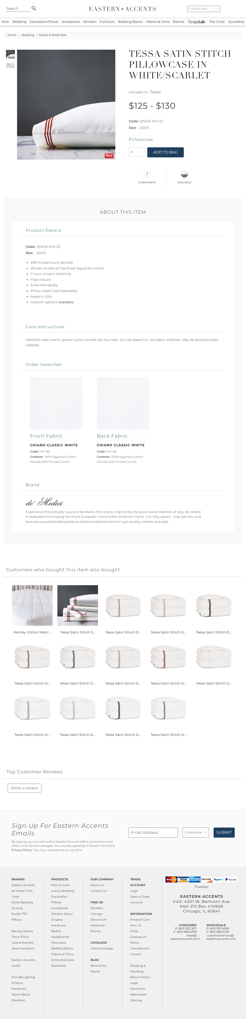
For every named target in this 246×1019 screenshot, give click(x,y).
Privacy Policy (22, 850)
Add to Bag (165, 152)
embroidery (147, 182)
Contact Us (99, 891)
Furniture (107, 22)
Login (134, 891)
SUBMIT (224, 832)
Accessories (71, 22)
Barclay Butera (22, 931)
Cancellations (140, 948)
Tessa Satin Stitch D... (123, 632)
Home (12, 35)
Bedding (19, 22)
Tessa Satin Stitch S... (77, 632)
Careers (135, 954)
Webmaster (138, 994)
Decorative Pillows (44, 22)
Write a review (24, 788)
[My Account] (235, 8)
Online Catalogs (102, 948)
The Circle (217, 22)
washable (184, 182)
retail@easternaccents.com (185, 937)
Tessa (155, 91)
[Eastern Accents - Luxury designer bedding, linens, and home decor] (123, 8)
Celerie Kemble (22, 942)
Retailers (97, 908)
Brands (178, 22)
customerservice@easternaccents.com (221, 937)
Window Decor (62, 914)
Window (89, 22)
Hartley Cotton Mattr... (32, 632)
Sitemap (136, 1000)
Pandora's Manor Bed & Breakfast (21, 994)
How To (135, 925)
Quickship (236, 22)
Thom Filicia (20, 937)
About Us (97, 885)
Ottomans (58, 942)
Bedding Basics (130, 22)
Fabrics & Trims (158, 22)
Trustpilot (202, 886)
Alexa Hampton (23, 948)
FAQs (134, 931)
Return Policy (140, 977)
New (5, 22)
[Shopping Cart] (239, 8)
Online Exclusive (62, 960)
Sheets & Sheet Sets (53, 35)
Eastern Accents (23, 885)
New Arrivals (60, 885)
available (66, 302)
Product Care (140, 919)
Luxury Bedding (62, 891)
